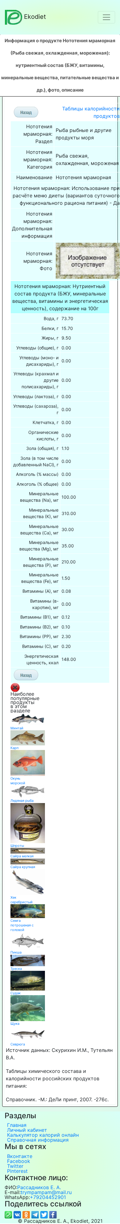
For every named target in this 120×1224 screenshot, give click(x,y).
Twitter (15, 1166)
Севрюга (17, 1044)
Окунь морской (17, 780)
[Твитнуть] (44, 1214)
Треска (16, 968)
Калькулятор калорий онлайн (43, 1134)
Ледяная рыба (22, 800)
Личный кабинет (27, 1129)
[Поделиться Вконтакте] (18, 1214)
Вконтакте (19, 1156)
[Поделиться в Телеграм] (35, 1214)
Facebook (18, 1161)
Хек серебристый (21, 899)
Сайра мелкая (22, 856)
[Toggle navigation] (106, 17)
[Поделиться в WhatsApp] (9, 1214)
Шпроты (17, 845)
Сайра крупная (22, 867)
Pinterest (17, 1170)
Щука (14, 1023)
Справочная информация (38, 1139)
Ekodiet (35, 16)
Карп (14, 748)
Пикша (16, 952)
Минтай (16, 728)
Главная (16, 1125)
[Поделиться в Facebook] (53, 1214)
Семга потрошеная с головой (22, 925)
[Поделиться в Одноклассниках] (26, 1214)
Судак (15, 993)
